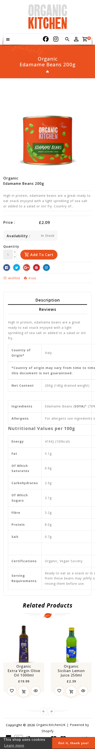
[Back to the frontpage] (47, 71)
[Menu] (8, 39)
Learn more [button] (14, 745)
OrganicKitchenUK (51, 725)
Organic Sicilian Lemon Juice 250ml (71, 671)
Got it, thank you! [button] (73, 743)
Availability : (18, 235)
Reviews (47, 309)
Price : (9, 222)
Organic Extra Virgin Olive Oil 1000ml (24, 671)
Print (31, 278)
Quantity (11, 246)
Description (47, 300)
